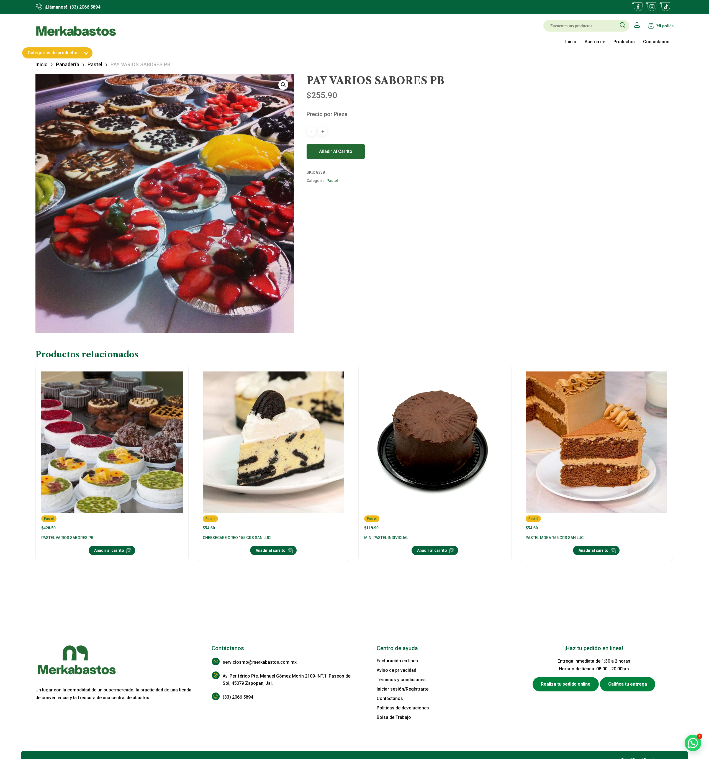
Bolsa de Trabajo (394, 717)
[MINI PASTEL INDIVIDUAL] (435, 450)
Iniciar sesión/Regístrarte (402, 689)
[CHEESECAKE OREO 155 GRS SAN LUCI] (273, 450)
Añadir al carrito (335, 151)
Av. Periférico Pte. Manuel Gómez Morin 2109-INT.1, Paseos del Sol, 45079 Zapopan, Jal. (287, 679)
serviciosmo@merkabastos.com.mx (260, 662)
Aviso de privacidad (396, 670)
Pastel (95, 64)
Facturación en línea (397, 660)
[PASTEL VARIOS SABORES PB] (112, 450)
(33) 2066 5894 (238, 697)
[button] (283, 85)
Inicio (41, 64)
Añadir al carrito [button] (109, 550)
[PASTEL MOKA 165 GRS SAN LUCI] (596, 450)
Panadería (67, 64)
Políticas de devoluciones (403, 708)
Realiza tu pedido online (565, 684)
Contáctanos (390, 698)
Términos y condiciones (401, 679)
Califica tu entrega (627, 684)
